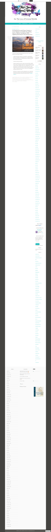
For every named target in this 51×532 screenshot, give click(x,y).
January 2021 (37, 87)
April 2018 (36, 147)
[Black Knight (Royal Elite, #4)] (42, 59)
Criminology (37, 304)
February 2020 (37, 107)
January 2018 (37, 152)
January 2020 (37, 109)
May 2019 (36, 123)
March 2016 (36, 192)
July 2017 (36, 163)
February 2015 (37, 215)
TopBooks (36, 351)
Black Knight (37, 57)
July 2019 (8, 425)
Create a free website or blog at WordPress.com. (25, 530)
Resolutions (36, 344)
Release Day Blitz (37, 340)
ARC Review (36, 261)
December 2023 (37, 69)
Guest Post (36, 315)
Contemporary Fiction (38, 297)
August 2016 (37, 183)
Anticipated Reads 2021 (38, 257)
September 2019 (37, 116)
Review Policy (24, 23)
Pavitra (38, 231)
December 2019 (9, 416)
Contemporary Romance (38, 299)
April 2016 (36, 190)
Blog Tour (36, 268)
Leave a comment (14, 81)
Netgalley (36, 328)
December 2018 (37, 132)
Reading (36, 337)
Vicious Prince (37, 55)
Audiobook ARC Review (38, 263)
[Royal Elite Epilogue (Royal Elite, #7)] (42, 51)
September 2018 (37, 138)
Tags (36, 346)
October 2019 (37, 114)
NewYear (36, 331)
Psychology (36, 335)
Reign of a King (38, 47)
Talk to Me (31, 23)
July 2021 (36, 76)
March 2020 (37, 105)
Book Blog (36, 277)
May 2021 (36, 80)
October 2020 (8, 398)
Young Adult (37, 362)
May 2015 (36, 210)
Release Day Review (38, 342)
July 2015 (36, 206)
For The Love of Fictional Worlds (25, 19)
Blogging (36, 270)
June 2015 (36, 208)
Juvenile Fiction (37, 322)
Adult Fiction (24, 77)
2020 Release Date (17, 77)
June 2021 (36, 78)
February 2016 (8, 499)
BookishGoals (37, 290)
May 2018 (36, 145)
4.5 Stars (21, 77)
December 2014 (37, 219)
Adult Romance (28, 77)
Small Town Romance (20, 80)
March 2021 (8, 389)
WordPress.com (37, 36)
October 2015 (37, 201)
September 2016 (37, 181)
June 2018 (36, 143)
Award (36, 266)
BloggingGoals (37, 272)
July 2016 (8, 490)
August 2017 (37, 161)
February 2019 (8, 434)
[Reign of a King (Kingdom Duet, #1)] (42, 48)
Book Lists (36, 281)
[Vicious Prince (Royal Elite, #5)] (42, 56)
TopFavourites (37, 353)
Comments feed (37, 34)
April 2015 (36, 212)
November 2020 (37, 91)
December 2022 (37, 71)
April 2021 (36, 82)
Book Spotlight (37, 286)
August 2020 (37, 96)
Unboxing (36, 355)
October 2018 (37, 136)
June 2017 (36, 165)
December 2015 (37, 197)
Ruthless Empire (38, 52)
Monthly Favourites (38, 326)
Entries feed (37, 32)
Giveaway (36, 313)
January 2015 (37, 217)
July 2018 (36, 141)
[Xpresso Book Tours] (39, 396)
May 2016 (36, 188)
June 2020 (36, 100)
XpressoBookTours (37, 358)
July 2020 (36, 98)
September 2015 (9, 508)
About (20, 23)
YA (35, 360)
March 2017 (36, 170)
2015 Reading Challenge (39, 230)
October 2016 (37, 179)
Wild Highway (25, 80)
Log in (36, 30)
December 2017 (37, 154)
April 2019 (36, 125)
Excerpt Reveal (37, 308)
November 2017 (37, 156)
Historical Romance (38, 317)
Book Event (36, 279)
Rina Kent (37, 53)
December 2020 (37, 89)
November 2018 (37, 134)
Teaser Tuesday (37, 349)
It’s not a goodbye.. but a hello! (24, 376)
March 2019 (37, 127)
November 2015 (37, 199)
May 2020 (8, 407)
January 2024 (37, 67)
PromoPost (36, 333)
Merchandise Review (38, 324)
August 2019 (37, 118)
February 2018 (37, 150)
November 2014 (37, 221)
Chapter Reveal (37, 295)
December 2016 (9, 481)
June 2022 (36, 73)
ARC (30, 77)
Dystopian (36, 306)
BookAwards (37, 288)
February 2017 (37, 172)
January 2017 (37, 174)
